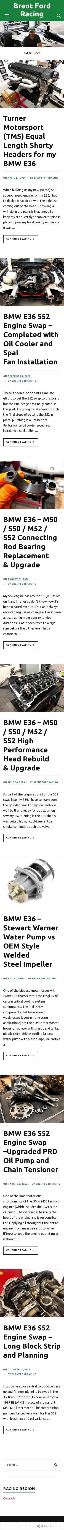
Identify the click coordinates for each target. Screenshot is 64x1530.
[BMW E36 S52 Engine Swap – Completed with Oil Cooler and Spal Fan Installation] (32, 304)
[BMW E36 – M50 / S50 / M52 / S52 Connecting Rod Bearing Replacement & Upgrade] (32, 508)
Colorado (9, 1498)
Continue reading (17, 240)
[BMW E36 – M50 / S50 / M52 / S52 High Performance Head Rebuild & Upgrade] (32, 710)
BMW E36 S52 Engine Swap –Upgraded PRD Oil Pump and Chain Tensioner (30, 1151)
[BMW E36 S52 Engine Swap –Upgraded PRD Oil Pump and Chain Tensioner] (32, 1121)
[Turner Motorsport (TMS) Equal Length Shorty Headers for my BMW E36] (32, 106)
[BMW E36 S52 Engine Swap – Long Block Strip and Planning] (32, 1316)
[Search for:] (32, 1465)
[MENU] (6, 16)
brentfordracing (46, 178)
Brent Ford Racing (32, 10)
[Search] (55, 16)
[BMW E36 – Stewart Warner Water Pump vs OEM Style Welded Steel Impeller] (32, 907)
